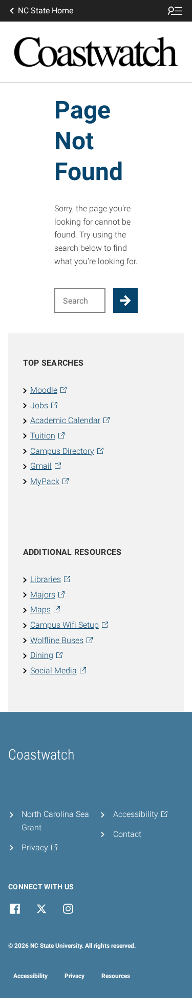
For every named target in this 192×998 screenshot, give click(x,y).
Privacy (74, 976)
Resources (115, 976)
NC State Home (45, 10)
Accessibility (30, 976)
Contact (127, 834)
